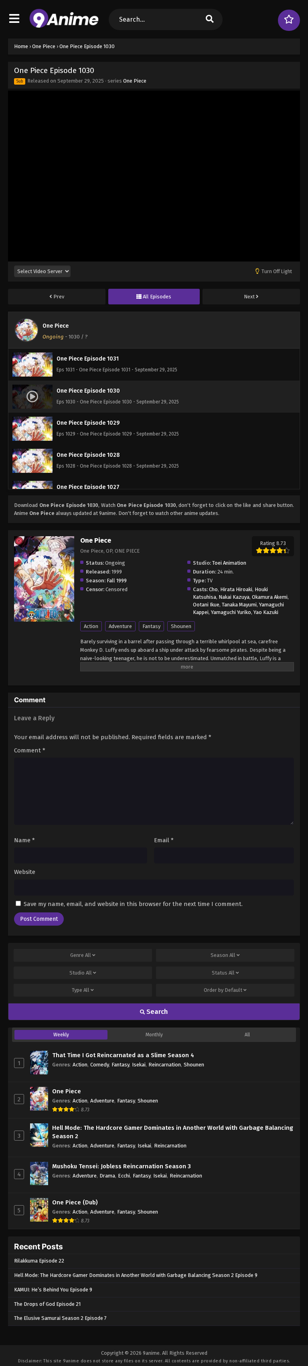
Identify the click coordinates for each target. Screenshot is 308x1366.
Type (80, 990)
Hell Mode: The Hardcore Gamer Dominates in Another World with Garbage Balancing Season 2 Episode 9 (135, 1275)
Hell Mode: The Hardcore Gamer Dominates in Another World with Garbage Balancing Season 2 (172, 1132)
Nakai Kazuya (234, 597)
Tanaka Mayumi (239, 605)
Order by (223, 990)
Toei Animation (229, 563)
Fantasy (151, 626)
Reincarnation (164, 1065)
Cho (213, 589)
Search (156, 1011)
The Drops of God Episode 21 (47, 1304)
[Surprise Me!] (289, 20)
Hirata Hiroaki (236, 589)
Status (223, 973)
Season (223, 955)
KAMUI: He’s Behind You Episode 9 (53, 1290)
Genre (80, 955)
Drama (107, 1176)
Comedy (99, 1065)
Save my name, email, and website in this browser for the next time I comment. (133, 904)
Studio (80, 973)
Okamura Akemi (270, 597)
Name (24, 840)
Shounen (181, 626)
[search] (209, 19)
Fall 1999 (117, 581)
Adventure (120, 626)
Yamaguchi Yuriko (231, 612)
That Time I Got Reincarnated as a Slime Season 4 (123, 1055)
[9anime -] (64, 26)
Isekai (139, 1065)
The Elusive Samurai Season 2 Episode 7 (60, 1318)
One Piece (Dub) (75, 1202)
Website (24, 872)
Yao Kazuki (265, 612)
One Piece (134, 81)
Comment (29, 750)
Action (91, 626)
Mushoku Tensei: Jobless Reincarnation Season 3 (121, 1166)
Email (164, 840)
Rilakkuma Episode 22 (39, 1261)
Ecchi (124, 1176)
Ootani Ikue (206, 605)
